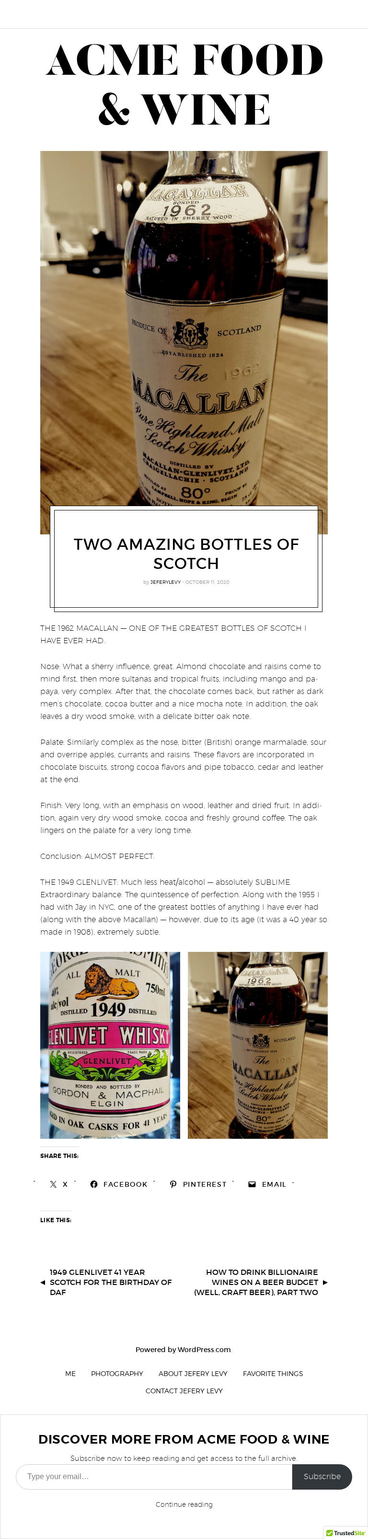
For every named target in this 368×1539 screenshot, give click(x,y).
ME (70, 1373)
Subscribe (322, 1476)
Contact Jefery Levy (184, 1391)
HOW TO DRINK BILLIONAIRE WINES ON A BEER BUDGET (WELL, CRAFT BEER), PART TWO (256, 1282)
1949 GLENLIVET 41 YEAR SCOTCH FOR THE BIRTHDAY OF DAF (111, 1282)
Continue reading (184, 1504)
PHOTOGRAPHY (117, 1373)
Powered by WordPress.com (183, 1349)
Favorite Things (273, 1373)
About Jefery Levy (193, 1373)
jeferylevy (165, 582)
